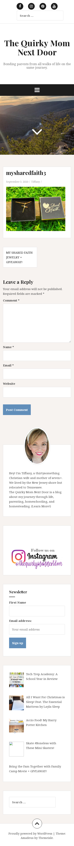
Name (8, 347)
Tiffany (35, 181)
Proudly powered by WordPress (30, 833)
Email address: (20, 621)
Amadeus (27, 838)
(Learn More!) (41, 506)
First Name (17, 602)
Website (9, 384)
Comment (11, 300)
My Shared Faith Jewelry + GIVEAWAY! (19, 257)
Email (8, 365)
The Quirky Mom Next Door (37, 47)
